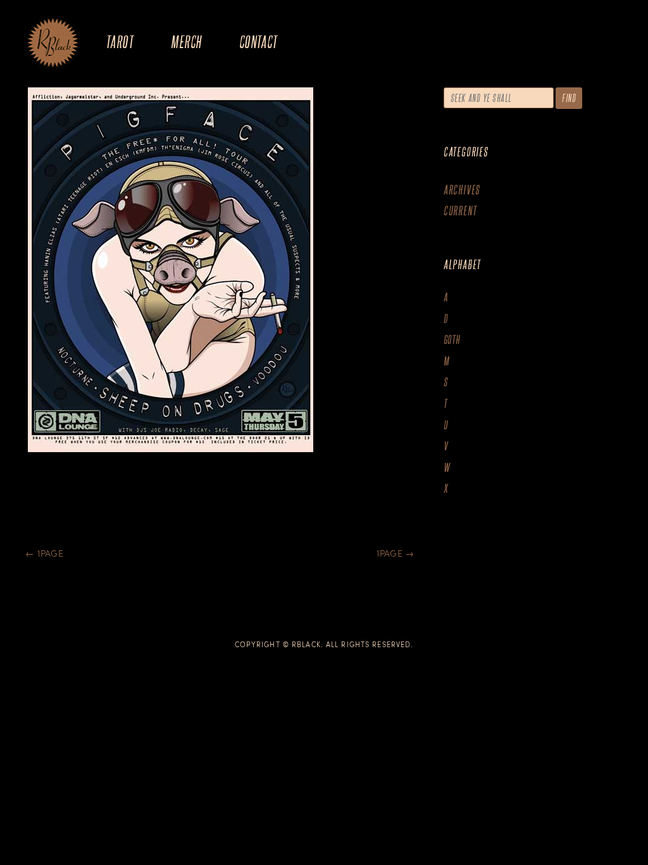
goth (452, 339)
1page (44, 553)
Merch (186, 41)
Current (460, 210)
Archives (462, 189)
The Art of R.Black (52, 43)
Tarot (120, 41)
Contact (258, 41)
